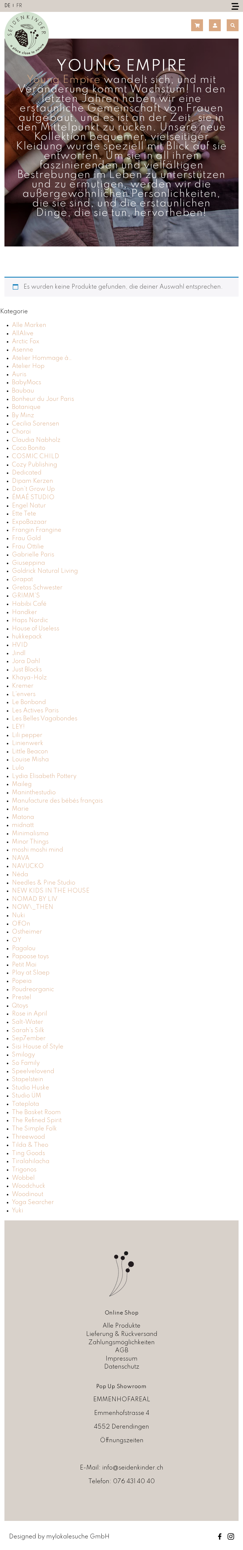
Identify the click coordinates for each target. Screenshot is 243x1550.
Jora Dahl (26, 661)
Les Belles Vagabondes (44, 719)
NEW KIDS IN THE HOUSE (50, 891)
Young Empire (64, 80)
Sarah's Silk (28, 1030)
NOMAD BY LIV (34, 899)
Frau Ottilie (28, 547)
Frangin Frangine (36, 530)
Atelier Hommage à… (42, 358)
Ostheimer (27, 932)
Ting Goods (28, 1153)
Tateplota (25, 1104)
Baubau (23, 391)
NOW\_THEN (32, 907)
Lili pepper (27, 735)
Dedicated (26, 473)
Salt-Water (27, 1022)
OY (16, 940)
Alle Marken (29, 325)
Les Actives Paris (35, 711)
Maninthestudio (34, 793)
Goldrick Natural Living (45, 571)
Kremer (22, 686)
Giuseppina (28, 563)
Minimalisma (30, 834)
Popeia (22, 981)
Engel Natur (29, 506)
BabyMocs (26, 382)
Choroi (21, 432)
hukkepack (27, 637)
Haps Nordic (30, 620)
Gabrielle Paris (33, 555)
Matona (23, 817)
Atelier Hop (28, 366)
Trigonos (24, 1170)
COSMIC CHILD (35, 456)
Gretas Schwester (37, 588)
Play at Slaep (30, 973)
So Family (26, 1063)
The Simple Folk (34, 1129)
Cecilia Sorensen (35, 424)
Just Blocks (27, 670)
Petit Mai (24, 965)
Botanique (26, 407)
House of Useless (35, 629)
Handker (24, 612)
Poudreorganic (33, 989)
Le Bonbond (29, 702)
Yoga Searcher (33, 1202)
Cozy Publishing (34, 465)
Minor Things (30, 842)
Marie (20, 809)
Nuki (18, 915)
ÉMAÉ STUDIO (33, 497)
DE (7, 6)
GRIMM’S (26, 596)
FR (19, 6)
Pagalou (24, 948)
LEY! (18, 727)
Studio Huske (30, 1088)
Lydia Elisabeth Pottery (44, 776)
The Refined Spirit (37, 1120)
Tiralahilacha (30, 1161)
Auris (19, 374)
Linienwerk (27, 743)
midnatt (23, 825)
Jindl (18, 653)
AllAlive (22, 333)
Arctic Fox (25, 342)
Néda (20, 875)
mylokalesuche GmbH (78, 1537)
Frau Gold (26, 538)
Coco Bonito (28, 448)
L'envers (24, 694)
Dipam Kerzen (32, 481)
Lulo (18, 768)
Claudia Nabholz (36, 440)
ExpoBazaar (29, 522)
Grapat (22, 579)
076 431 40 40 (134, 1481)
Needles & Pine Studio (43, 883)
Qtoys (20, 1006)
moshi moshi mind (37, 850)
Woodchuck (28, 1186)
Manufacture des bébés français (57, 801)
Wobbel (23, 1178)
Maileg (22, 784)
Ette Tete (24, 514)
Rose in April (29, 1014)
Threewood (28, 1137)
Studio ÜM (26, 1096)
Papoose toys (30, 956)
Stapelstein (27, 1079)
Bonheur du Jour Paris (43, 399)
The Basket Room (36, 1112)
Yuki (17, 1211)
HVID (20, 645)
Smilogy (23, 1055)
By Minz (23, 415)
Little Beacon (30, 752)
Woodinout (27, 1194)
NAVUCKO (28, 866)
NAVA (20, 858)
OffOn (21, 924)
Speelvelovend (33, 1071)
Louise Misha (30, 760)
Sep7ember (29, 1038)
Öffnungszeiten (121, 1440)
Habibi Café (29, 604)
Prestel (21, 997)
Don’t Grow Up (33, 489)
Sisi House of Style (37, 1047)
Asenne (22, 350)
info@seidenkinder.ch (132, 1468)
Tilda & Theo (30, 1145)
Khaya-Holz (29, 678)
